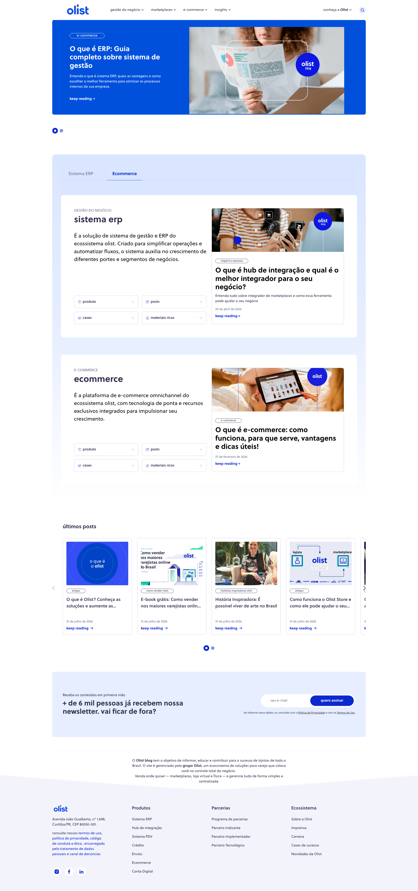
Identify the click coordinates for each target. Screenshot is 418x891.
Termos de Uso (346, 712)
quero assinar (332, 701)
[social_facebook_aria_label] (69, 875)
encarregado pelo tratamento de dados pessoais (78, 849)
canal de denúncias (85, 854)
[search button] (362, 10)
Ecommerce (124, 174)
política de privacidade (70, 839)
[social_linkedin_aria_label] (81, 875)
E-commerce (87, 36)
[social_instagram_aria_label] (56, 875)
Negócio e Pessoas (232, 260)
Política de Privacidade (311, 712)
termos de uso (90, 833)
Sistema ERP (80, 174)
